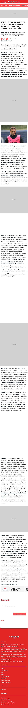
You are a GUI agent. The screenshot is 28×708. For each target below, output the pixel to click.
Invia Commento (20, 614)
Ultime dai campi (5, 676)
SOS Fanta (4, 5)
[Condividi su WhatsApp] (2, 39)
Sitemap (3, 697)
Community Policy (5, 699)
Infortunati (25, 5)
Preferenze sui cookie (6, 704)
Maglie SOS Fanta (5, 680)
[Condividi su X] (7, 39)
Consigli (3, 668)
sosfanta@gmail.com (6, 659)
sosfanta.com (7, 648)
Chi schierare (4, 670)
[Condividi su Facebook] (4, 39)
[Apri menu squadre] (5, 2)
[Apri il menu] (2, 2)
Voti (2, 672)
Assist (2, 674)
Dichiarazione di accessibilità (8, 703)
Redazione (3, 689)
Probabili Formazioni (14, 5)
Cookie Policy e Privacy (6, 701)
